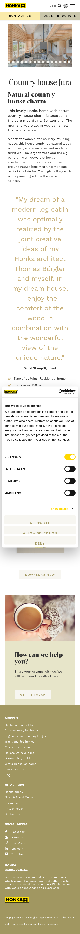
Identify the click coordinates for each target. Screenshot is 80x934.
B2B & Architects (16, 769)
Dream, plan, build (17, 758)
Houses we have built (19, 753)
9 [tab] (43, 62)
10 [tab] (47, 62)
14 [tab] (64, 62)
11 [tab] (52, 62)
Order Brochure (60, 16)
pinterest (17, 837)
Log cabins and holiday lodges (25, 736)
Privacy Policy (14, 809)
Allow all (40, 522)
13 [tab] (60, 62)
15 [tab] (69, 62)
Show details (59, 508)
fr (54, 6)
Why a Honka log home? (21, 764)
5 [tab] (26, 62)
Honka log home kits (19, 725)
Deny (40, 543)
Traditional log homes (19, 742)
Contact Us (12, 814)
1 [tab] (9, 62)
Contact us (20, 16)
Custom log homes (17, 747)
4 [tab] (22, 62)
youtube (17, 854)
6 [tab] (30, 62)
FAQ (7, 775)
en (49, 6)
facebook (18, 832)
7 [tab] (35, 62)
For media (11, 803)
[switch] (70, 469)
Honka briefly (14, 792)
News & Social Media (19, 797)
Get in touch (33, 695)
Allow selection (40, 533)
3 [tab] (18, 62)
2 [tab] (13, 62)
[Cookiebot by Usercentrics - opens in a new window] (59, 392)
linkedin (17, 848)
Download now (40, 575)
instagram (18, 843)
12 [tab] (56, 62)
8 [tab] (39, 62)
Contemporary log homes (22, 730)
